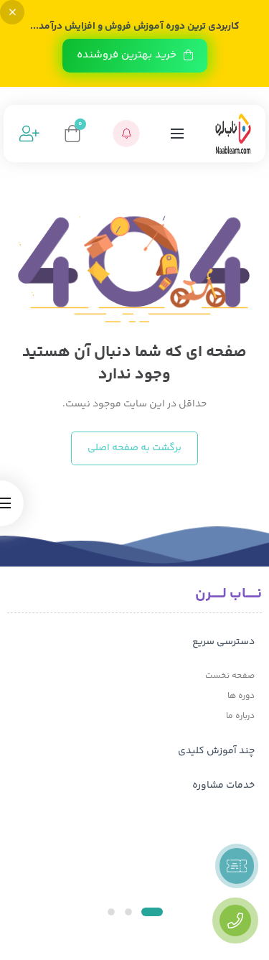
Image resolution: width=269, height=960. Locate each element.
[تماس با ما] (235, 920)
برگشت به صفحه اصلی (134, 448)
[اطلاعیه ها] (126, 133)
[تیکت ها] (236, 866)
